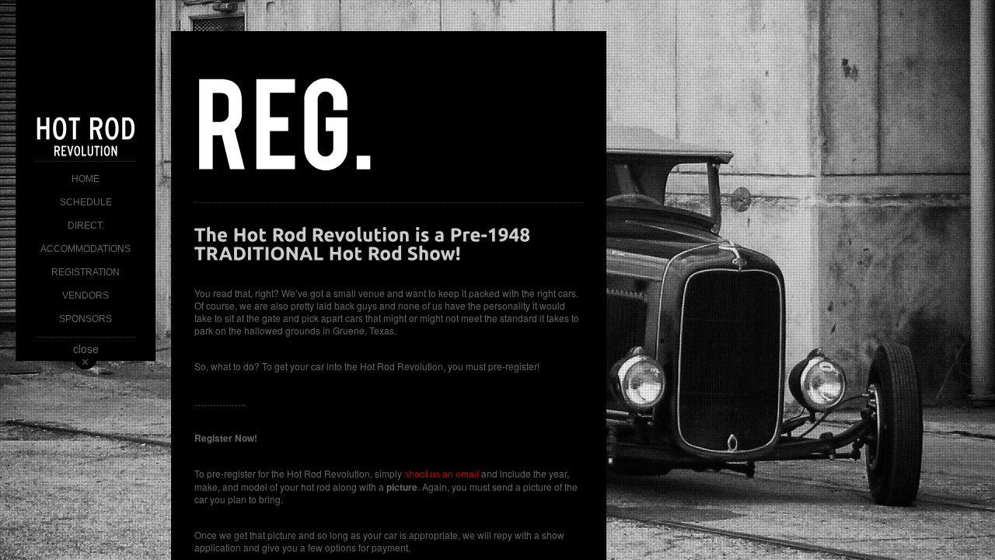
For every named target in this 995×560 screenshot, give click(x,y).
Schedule (86, 202)
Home (86, 178)
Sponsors (85, 318)
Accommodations (85, 248)
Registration (85, 272)
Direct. (86, 225)
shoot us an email (440, 474)
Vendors (85, 295)
